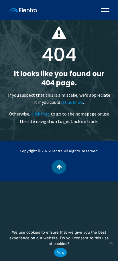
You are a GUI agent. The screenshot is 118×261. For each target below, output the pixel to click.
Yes (60, 252)
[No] (111, 243)
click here (40, 114)
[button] (105, 10)
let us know (72, 102)
